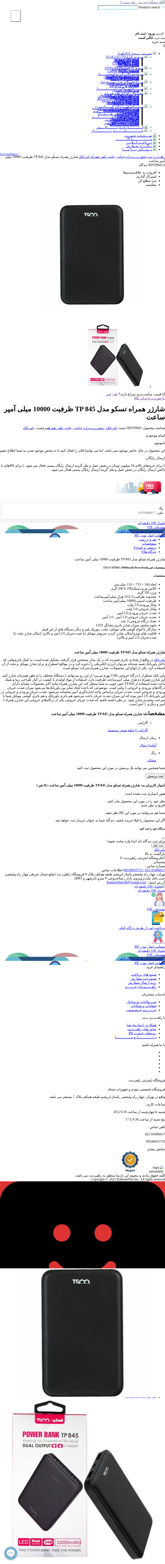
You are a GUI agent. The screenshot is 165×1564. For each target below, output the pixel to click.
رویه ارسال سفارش (142, 983)
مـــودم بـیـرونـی (127, 65)
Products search (149, 7)
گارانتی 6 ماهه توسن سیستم (128, 730)
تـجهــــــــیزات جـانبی (131, 157)
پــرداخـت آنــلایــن (139, 142)
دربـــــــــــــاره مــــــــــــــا (135, 1037)
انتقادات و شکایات (143, 1006)
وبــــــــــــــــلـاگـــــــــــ (134, 139)
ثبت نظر (158, 845)
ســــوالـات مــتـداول (141, 1002)
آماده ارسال (147, 745)
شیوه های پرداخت (143, 974)
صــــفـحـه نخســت (138, 136)
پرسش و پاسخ (145, 547)
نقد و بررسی (147, 539)
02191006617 (151, 513)
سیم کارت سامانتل (125, 104)
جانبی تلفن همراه (103, 157)
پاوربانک (84, 157)
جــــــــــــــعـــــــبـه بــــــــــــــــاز (117, 131)
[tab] (78, 543)
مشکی (151, 760)
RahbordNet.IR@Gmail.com (126, 882)
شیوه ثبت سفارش (143, 978)
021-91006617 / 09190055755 (144, 870)
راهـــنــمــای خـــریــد (140, 987)
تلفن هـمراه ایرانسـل (124, 79)
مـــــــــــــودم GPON (123, 71)
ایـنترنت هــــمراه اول (124, 86)
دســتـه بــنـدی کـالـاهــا (135, 53)
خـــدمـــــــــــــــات (124, 125)
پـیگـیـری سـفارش (139, 146)
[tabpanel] (82, 1487)
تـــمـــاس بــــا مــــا (137, 149)
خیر (108, 394)
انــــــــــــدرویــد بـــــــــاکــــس (120, 127)
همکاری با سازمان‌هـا (141, 1025)
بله (116, 394)
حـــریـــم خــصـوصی (141, 1010)
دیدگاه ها (149, 551)
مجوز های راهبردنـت (141, 1029)
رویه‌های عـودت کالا (142, 1033)
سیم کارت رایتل (127, 91)
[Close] (163, 838)
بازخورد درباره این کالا (149, 398)
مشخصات (149, 543)
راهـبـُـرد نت (156, 157)
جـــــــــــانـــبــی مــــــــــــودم (116, 111)
